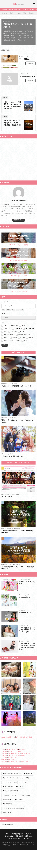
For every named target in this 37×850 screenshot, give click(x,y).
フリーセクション (27, 77)
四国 (23, 737)
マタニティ (8, 786)
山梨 (16, 753)
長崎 (9, 761)
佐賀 (6, 761)
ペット (24, 782)
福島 (23, 749)
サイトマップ (26, 838)
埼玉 (13, 309)
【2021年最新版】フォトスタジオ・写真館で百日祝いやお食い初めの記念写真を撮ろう (27, 646)
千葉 (18, 309)
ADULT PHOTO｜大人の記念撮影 (18, 275)
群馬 (9, 751)
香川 (6, 759)
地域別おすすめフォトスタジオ (21, 834)
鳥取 (2, 757)
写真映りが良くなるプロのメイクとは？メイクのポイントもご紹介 (18, 421)
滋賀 (6, 755)
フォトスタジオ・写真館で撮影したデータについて (16, 386)
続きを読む (30, 63)
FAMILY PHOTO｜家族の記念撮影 (18, 291)
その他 (29, 773)
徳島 (2, 759)
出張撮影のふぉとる (25, 612)
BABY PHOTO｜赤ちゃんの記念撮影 (18, 245)
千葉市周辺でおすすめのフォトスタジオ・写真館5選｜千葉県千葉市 (17, 531)
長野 (19, 753)
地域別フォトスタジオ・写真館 (18, 13)
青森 (7, 749)
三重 (2, 755)
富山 (6, 753)
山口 (16, 757)
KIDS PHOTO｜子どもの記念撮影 (18, 260)
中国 (20, 737)
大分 (16, 761)
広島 (12, 757)
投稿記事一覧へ (18, 220)
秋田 (13, 749)
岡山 (9, 757)
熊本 (12, 761)
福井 (12, 753)
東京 (3, 309)
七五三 (20, 786)
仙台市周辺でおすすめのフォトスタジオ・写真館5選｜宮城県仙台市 (17, 568)
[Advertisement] (18, 159)
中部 (14, 737)
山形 (20, 749)
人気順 (8, 50)
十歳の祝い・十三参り (11, 795)
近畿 (17, 737)
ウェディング (9, 778)
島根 (6, 757)
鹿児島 (23, 761)
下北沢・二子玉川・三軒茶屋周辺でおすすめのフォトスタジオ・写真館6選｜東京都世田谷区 (12, 105)
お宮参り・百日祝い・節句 (12, 773)
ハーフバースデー (10, 782)
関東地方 (31, 13)
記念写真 (8, 803)
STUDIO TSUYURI (6, 496)
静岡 (25, 753)
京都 (9, 755)
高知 (12, 759)
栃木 (6, 751)
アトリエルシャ (26, 59)
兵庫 (16, 755)
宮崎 (19, 761)
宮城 (17, 749)
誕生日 (7, 812)
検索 (4, 344)
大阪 (22, 309)
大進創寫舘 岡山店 (24, 597)
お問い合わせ (29, 836)
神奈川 (8, 309)
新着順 (3, 50)
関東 (10, 737)
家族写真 (27, 795)
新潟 (2, 753)
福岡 (2, 761)
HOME (5, 13)
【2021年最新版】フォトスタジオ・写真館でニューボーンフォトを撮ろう (27, 630)
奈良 (19, 755)
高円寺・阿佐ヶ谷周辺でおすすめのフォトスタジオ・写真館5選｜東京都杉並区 (12, 123)
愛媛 (9, 759)
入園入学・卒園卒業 (11, 790)
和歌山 (23, 755)
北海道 (3, 749)
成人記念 (20, 799)
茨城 (2, 751)
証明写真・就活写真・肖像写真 (14, 808)
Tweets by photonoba (7, 824)
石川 (9, 753)
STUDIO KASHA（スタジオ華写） (27, 583)
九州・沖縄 (29, 737)
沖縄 (26, 761)
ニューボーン (24, 778)
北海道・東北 (5, 737)
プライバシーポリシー (13, 838)
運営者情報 (19, 836)
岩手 (10, 749)
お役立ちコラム (9, 836)
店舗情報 (8, 799)
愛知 (29, 753)
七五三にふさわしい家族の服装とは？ (12, 456)
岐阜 (22, 753)
